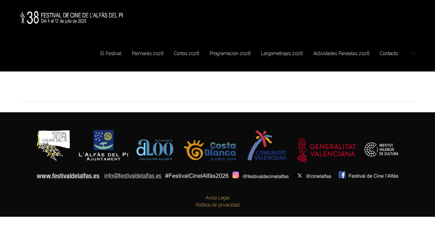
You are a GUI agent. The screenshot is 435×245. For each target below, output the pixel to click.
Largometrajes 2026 (282, 53)
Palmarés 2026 (148, 53)
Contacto (389, 53)
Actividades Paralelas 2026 (341, 53)
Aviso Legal (218, 197)
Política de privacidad (218, 205)
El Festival (111, 53)
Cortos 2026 (186, 53)
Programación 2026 (230, 53)
